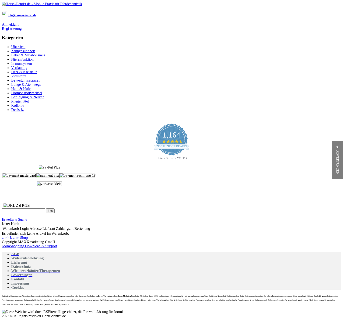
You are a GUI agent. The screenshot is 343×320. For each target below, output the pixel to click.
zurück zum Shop (15, 238)
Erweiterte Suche (14, 219)
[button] (337, 160)
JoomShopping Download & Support (29, 246)
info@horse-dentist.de (22, 15)
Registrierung (12, 29)
